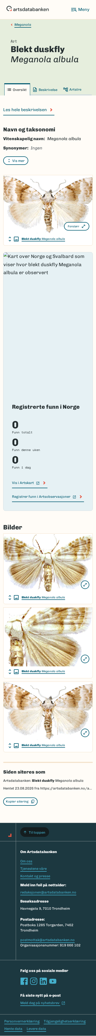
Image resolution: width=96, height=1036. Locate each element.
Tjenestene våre (33, 869)
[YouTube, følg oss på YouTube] (53, 981)
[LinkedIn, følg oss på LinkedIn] (43, 981)
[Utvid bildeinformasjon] (14, 239)
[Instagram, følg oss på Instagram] (33, 981)
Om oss (26, 861)
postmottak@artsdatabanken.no (47, 940)
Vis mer (18, 161)
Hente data (13, 1029)
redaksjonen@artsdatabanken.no (48, 892)
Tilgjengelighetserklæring (65, 1021)
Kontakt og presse (35, 876)
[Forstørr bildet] (85, 584)
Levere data (36, 1029)
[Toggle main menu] (80, 9)
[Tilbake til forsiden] (27, 9)
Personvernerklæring (21, 1021)
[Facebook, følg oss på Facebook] (24, 981)
